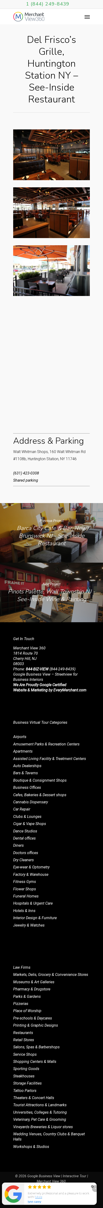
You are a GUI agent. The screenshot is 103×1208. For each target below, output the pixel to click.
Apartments (23, 751)
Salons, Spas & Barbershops (36, 1047)
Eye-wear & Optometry (31, 867)
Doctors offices (25, 853)
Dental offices (24, 838)
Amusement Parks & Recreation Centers (46, 744)
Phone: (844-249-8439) (44, 669)
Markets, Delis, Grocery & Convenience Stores (50, 974)
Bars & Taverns (25, 773)
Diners (18, 845)
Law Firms (21, 967)
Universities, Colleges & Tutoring (40, 1112)
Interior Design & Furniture (35, 918)
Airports (19, 736)
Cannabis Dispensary (30, 802)
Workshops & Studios (31, 1146)
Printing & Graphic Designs (35, 1025)
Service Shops (25, 1054)
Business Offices (27, 787)
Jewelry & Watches (29, 925)
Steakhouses (23, 1076)
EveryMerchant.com (69, 690)
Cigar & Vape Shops (29, 823)
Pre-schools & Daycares (32, 1018)
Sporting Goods (26, 1068)
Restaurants (23, 1032)
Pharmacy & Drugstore (31, 989)
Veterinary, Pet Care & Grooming (39, 1119)
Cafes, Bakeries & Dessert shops (39, 795)
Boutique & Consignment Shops (40, 780)
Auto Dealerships (27, 766)
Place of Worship (27, 1011)
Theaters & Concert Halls (33, 1098)
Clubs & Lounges (27, 816)
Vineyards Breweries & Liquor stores (43, 1127)
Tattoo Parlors (24, 1090)
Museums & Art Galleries (33, 982)
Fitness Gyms (24, 881)
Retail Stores (23, 1040)
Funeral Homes (26, 896)
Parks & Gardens (27, 996)
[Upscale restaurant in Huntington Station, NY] (51, 154)
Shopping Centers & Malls (34, 1061)
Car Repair (21, 809)
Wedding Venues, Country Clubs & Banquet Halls (49, 1137)
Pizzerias (20, 1003)
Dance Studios (25, 831)
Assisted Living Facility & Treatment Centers (49, 758)
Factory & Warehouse (30, 874)
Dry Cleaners (23, 860)
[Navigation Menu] (87, 16)
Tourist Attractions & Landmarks (40, 1105)
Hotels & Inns (24, 910)
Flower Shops (24, 889)
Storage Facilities (27, 1083)
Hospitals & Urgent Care (33, 903)
